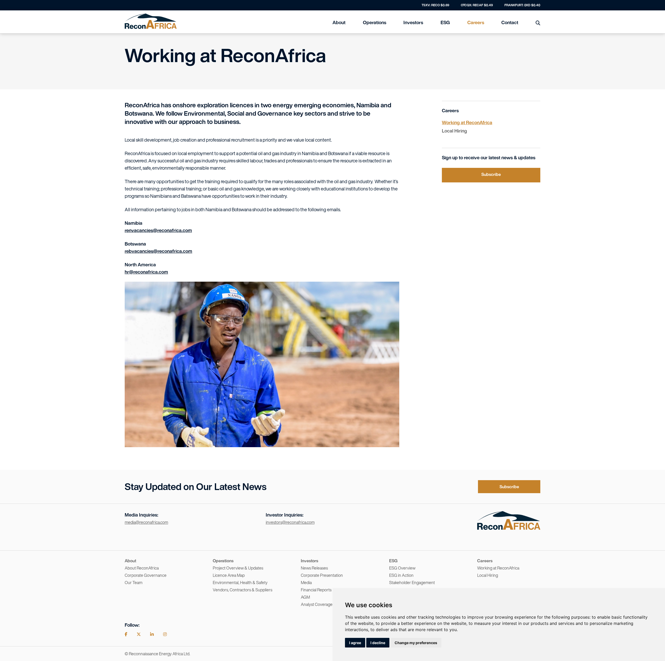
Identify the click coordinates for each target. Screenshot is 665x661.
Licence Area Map (229, 575)
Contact (509, 22)
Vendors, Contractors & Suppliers (242, 590)
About (338, 22)
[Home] (151, 21)
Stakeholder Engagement (412, 582)
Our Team (133, 582)
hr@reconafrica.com (146, 271)
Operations (374, 22)
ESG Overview (402, 568)
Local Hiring (454, 130)
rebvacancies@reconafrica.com (158, 251)
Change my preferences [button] (416, 642)
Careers (475, 22)
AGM (305, 597)
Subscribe (491, 174)
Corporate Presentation (322, 575)
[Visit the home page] (508, 528)
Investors (413, 22)
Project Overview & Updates (238, 568)
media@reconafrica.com (146, 522)
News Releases (314, 568)
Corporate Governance (146, 575)
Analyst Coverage (316, 604)
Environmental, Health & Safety (240, 582)
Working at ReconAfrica (467, 122)
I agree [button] (355, 642)
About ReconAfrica (142, 568)
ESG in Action (401, 575)
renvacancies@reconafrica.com (158, 230)
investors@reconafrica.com (290, 522)
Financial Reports (316, 590)
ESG (445, 22)
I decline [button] (377, 642)
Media (306, 582)
